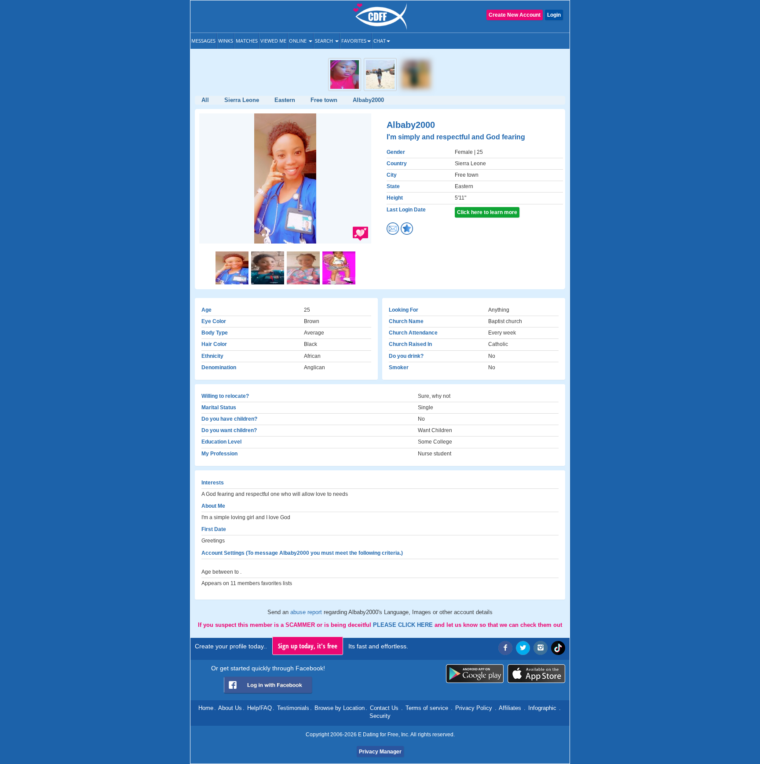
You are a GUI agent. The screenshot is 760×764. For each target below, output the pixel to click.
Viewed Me (273, 40)
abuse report (307, 612)
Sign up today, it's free (307, 645)
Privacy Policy (473, 708)
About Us (230, 708)
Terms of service (427, 708)
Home (205, 708)
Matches (247, 40)
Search (324, 40)
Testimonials (293, 708)
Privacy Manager (380, 752)
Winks (225, 40)
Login (554, 15)
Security (380, 716)
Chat (379, 40)
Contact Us (384, 708)
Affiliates (510, 708)
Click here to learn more (487, 212)
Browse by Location (339, 708)
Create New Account (515, 15)
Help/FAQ (259, 708)
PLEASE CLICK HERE (404, 625)
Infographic (542, 708)
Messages (203, 40)
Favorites (353, 40)
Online (298, 40)
